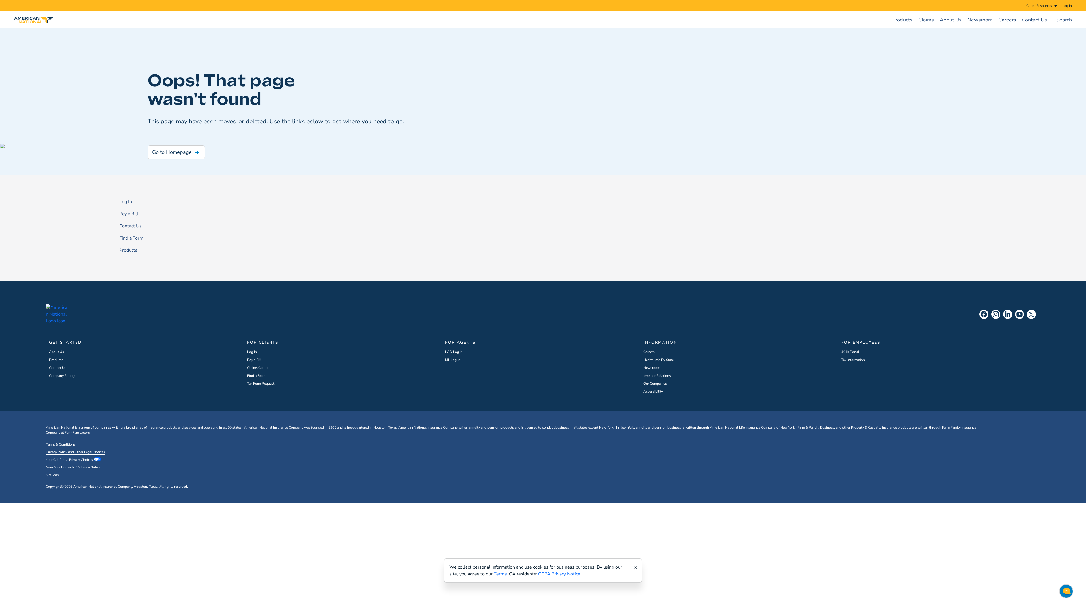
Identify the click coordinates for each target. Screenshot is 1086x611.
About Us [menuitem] (951, 19)
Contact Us (130, 226)
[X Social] (1031, 314)
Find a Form (131, 238)
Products (128, 250)
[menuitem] (1067, 5)
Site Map (52, 475)
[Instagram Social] (995, 314)
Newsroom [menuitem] (980, 19)
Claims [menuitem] (926, 19)
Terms (500, 574)
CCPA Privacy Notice (559, 574)
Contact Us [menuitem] (1034, 19)
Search (1064, 19)
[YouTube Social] (1019, 314)
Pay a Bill (128, 214)
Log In (125, 202)
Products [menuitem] (902, 19)
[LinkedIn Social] (1007, 314)
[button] (176, 152)
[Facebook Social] (983, 314)
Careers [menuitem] (1007, 19)
